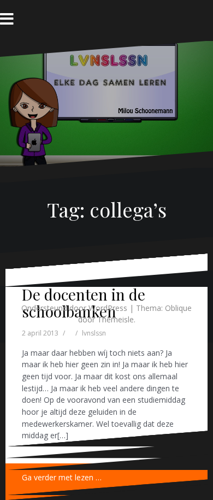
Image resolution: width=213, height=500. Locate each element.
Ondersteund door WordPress (74, 308)
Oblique (178, 308)
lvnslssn (94, 333)
